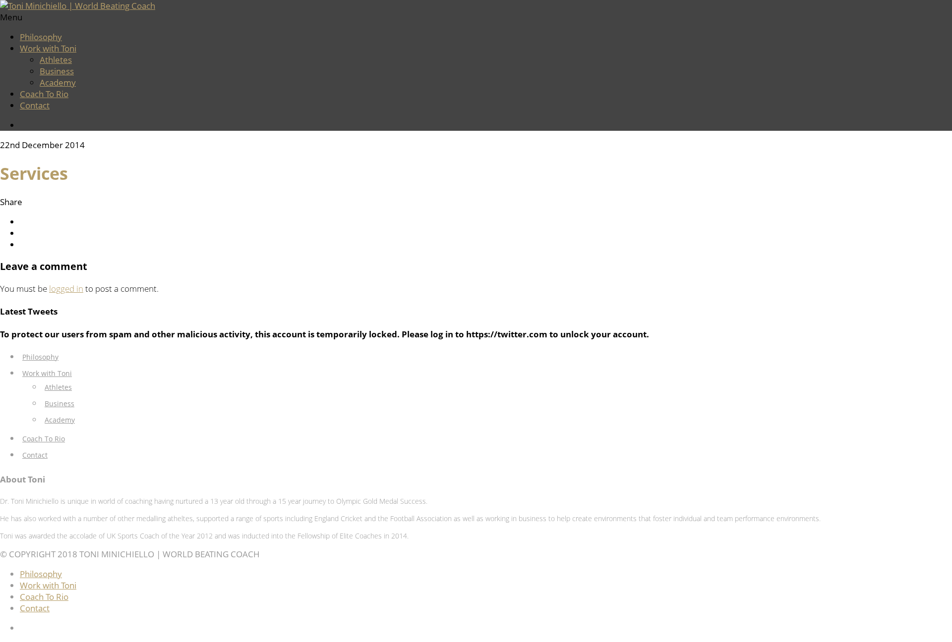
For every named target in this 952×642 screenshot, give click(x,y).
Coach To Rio (44, 94)
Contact (35, 105)
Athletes (56, 59)
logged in (66, 288)
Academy (58, 82)
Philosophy (41, 37)
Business (57, 71)
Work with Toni (48, 48)
